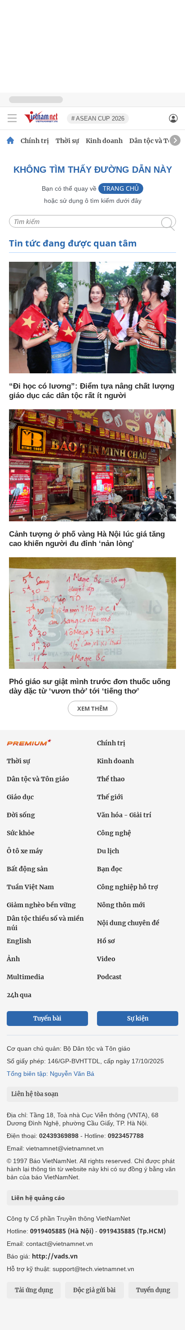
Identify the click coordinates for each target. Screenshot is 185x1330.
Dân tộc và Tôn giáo (38, 779)
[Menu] (12, 118)
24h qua (19, 995)
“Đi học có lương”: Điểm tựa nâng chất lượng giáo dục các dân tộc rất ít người (91, 391)
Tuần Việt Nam (30, 887)
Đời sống (21, 815)
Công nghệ (114, 833)
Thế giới (110, 797)
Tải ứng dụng (34, 1290)
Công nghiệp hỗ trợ (127, 887)
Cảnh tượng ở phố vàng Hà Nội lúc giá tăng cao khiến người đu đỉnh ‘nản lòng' (87, 539)
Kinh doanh (104, 141)
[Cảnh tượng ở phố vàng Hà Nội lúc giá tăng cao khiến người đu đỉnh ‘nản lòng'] (92, 465)
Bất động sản (27, 869)
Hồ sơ (106, 941)
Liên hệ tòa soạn (34, 1094)
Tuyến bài (47, 1018)
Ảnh (13, 959)
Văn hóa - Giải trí (124, 815)
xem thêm (92, 708)
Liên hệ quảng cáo (38, 1198)
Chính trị (35, 141)
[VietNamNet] (10, 141)
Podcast (109, 977)
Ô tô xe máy (25, 851)
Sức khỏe (21, 833)
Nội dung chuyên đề (128, 923)
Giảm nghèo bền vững (41, 905)
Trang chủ (121, 188)
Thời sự (67, 141)
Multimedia (25, 977)
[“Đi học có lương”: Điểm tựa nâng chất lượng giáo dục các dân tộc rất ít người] (92, 318)
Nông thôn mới (121, 905)
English (19, 941)
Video (106, 959)
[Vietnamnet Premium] (29, 747)
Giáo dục (20, 797)
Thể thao (111, 779)
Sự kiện (138, 1018)
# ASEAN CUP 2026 (97, 118)
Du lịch (108, 851)
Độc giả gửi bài (94, 1290)
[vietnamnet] (42, 123)
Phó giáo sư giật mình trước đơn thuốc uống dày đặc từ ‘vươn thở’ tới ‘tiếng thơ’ (89, 686)
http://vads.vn (55, 1256)
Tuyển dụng (153, 1290)
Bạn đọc (109, 869)
